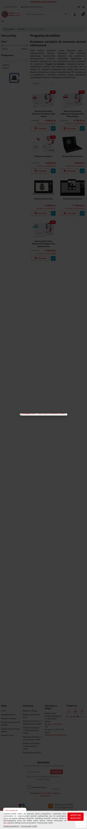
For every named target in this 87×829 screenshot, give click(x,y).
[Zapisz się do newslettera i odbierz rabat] (43, 414)
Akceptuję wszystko (75, 817)
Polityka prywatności (11, 826)
